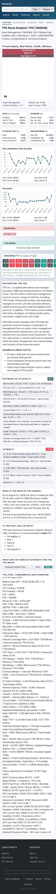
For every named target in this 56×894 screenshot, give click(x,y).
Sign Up (33, 857)
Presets (46, 15)
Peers (41, 22)
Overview (6, 22)
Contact (29, 879)
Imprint (38, 879)
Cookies (28, 884)
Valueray (7, 3)
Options (36, 15)
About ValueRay (12, 879)
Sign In (33, 853)
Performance (19, 22)
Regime (6, 15)
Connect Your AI (37, 861)
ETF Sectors (7, 861)
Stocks (15, 15)
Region (47, 9)
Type (35, 9)
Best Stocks (7, 857)
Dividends (25, 15)
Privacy (47, 879)
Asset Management (11, 102)
